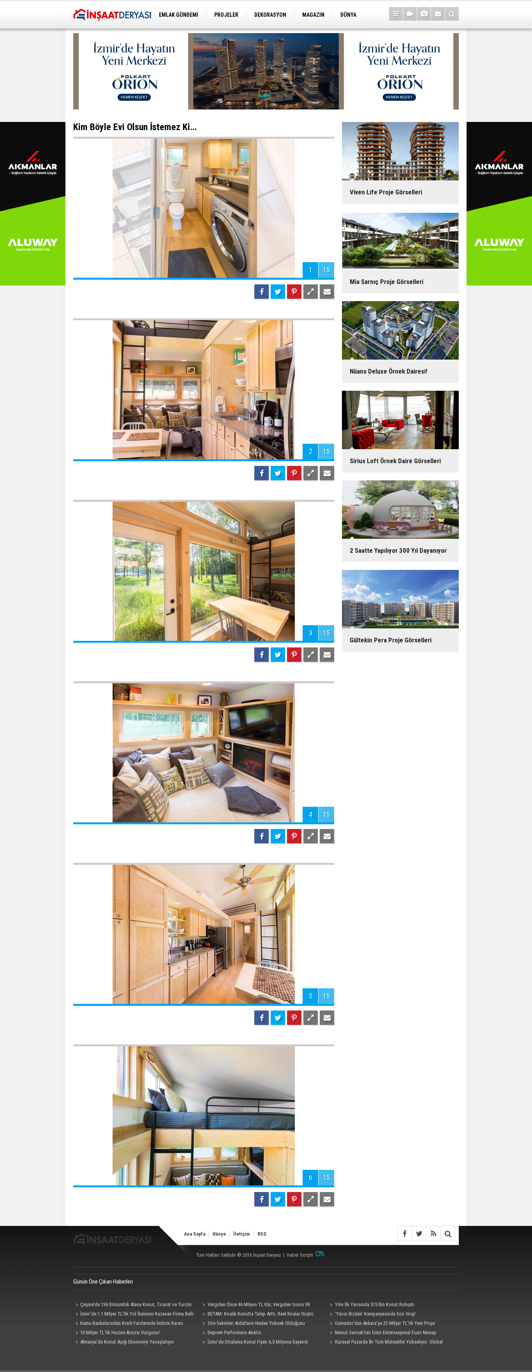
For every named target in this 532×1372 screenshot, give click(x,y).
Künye (219, 1234)
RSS (261, 1234)
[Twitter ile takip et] (419, 1233)
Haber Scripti (300, 1255)
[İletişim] (438, 14)
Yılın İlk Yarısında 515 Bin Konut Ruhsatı (374, 1304)
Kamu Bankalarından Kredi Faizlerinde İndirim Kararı (131, 1323)
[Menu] (396, 14)
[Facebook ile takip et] (404, 1233)
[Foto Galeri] (424, 14)
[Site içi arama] (452, 14)
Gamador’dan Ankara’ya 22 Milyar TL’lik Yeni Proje (385, 1323)
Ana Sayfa (194, 1234)
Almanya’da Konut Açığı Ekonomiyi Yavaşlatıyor (127, 1342)
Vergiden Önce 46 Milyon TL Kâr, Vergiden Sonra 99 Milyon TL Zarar (255, 1305)
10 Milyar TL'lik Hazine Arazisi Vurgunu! (120, 1332)
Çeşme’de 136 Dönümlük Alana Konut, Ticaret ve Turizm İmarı (132, 1305)
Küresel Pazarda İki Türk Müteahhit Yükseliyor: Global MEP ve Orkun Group (385, 1343)
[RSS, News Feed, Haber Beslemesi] (433, 1233)
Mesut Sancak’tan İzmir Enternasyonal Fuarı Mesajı (385, 1332)
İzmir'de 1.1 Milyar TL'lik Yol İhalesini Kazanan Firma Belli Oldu (133, 1315)
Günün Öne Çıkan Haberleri (103, 1281)
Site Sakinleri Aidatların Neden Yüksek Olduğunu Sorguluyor (253, 1324)
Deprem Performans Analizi (234, 1332)
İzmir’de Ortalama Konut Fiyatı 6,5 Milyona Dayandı (258, 1342)
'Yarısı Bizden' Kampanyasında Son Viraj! (375, 1314)
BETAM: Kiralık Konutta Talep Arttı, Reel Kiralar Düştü (261, 1314)
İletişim (241, 1234)
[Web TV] (410, 14)
